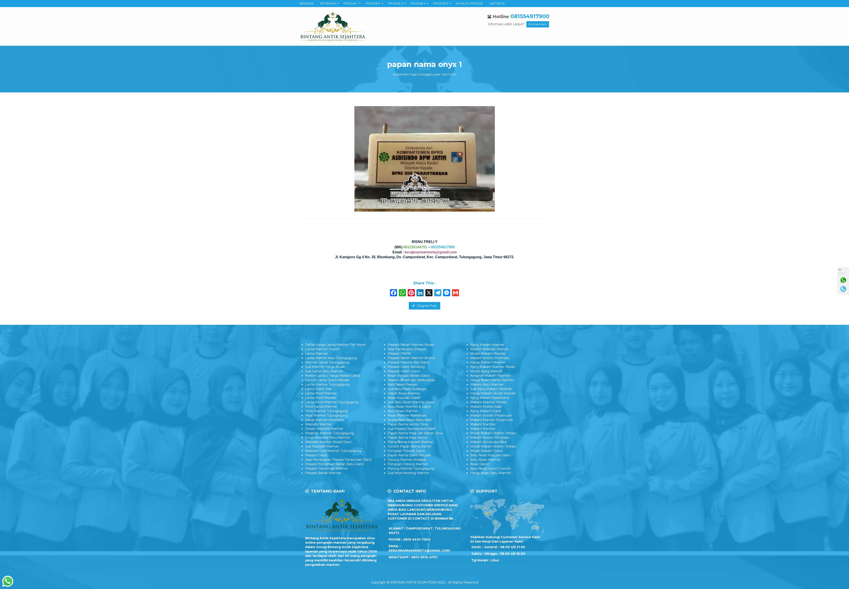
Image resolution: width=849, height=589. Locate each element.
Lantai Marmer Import (322, 349)
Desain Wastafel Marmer (324, 429)
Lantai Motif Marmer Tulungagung (332, 402)
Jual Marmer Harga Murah (325, 367)
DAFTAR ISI (497, 3)
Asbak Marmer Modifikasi (324, 420)
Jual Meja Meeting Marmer (408, 473)
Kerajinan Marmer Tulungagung (329, 433)
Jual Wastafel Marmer (322, 446)
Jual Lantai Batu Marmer (324, 371)
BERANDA (307, 3)
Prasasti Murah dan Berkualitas (411, 380)
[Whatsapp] (843, 280)
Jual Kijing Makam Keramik (491, 389)
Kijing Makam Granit (485, 411)
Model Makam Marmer (488, 354)
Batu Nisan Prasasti (402, 384)
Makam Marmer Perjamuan (491, 420)
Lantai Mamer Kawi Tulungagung (331, 358)
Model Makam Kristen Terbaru (493, 433)
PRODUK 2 (372, 3)
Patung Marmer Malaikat (407, 460)
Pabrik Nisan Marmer (404, 393)
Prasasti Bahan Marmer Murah (411, 345)
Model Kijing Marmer (486, 371)
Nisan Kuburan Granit (404, 398)
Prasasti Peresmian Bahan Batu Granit (334, 464)
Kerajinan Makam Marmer (490, 376)
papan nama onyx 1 (424, 64)
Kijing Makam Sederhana (489, 398)
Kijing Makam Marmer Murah (492, 367)
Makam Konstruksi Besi (488, 442)
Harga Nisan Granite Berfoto (492, 380)
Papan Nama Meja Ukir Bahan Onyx (415, 433)
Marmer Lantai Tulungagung (327, 362)
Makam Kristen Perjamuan (491, 415)
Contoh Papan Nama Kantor (410, 446)
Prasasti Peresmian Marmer (326, 468)
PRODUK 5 (440, 3)
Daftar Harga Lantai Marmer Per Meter (335, 345)
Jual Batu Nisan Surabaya (407, 389)
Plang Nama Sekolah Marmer (410, 442)
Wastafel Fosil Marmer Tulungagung (333, 451)
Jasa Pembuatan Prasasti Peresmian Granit (338, 460)
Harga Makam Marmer (488, 362)
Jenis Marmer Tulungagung (326, 411)
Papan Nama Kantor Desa (408, 424)
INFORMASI (328, 3)
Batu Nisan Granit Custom (490, 468)
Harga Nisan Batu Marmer (490, 473)
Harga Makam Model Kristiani (493, 393)
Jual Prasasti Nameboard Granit (412, 429)
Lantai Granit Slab (318, 389)
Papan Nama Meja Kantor (408, 438)
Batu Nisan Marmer (403, 411)
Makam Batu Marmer (487, 384)
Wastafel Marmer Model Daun (328, 442)
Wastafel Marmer (318, 424)
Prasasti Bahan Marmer (323, 473)
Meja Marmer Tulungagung (326, 415)
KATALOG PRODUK (469, 3)
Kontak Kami (538, 24)
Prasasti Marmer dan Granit (408, 362)
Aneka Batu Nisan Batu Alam (410, 420)
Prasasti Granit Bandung (406, 367)
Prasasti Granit (316, 455)
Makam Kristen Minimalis (489, 358)
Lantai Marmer (316, 354)
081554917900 (530, 16)
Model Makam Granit (486, 451)
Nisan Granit (479, 464)
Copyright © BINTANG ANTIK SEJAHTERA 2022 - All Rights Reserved (424, 582)
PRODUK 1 (351, 3)
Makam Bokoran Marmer (489, 349)
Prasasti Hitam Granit (404, 371)
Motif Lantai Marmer (321, 407)
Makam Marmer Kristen (488, 402)
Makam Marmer (482, 424)
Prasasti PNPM (399, 354)
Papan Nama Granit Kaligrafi (409, 455)
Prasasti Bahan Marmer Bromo (411, 358)
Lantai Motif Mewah (320, 398)
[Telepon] (843, 289)
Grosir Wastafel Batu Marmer (327, 438)
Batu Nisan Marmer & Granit (409, 407)
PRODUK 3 (395, 3)
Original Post (426, 306)
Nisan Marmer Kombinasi (407, 415)
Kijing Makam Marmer (487, 345)
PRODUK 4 (418, 3)
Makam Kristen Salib (486, 407)
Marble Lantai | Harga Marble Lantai (332, 376)
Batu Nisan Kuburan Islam (490, 455)
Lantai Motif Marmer (321, 393)
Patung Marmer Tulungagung (411, 468)
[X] (428, 293)
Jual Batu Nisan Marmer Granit (411, 402)
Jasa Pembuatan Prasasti (407, 349)
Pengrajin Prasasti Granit (406, 451)
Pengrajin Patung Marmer (408, 464)
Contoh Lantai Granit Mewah (327, 380)
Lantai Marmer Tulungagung (327, 384)
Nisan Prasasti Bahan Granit (409, 376)
